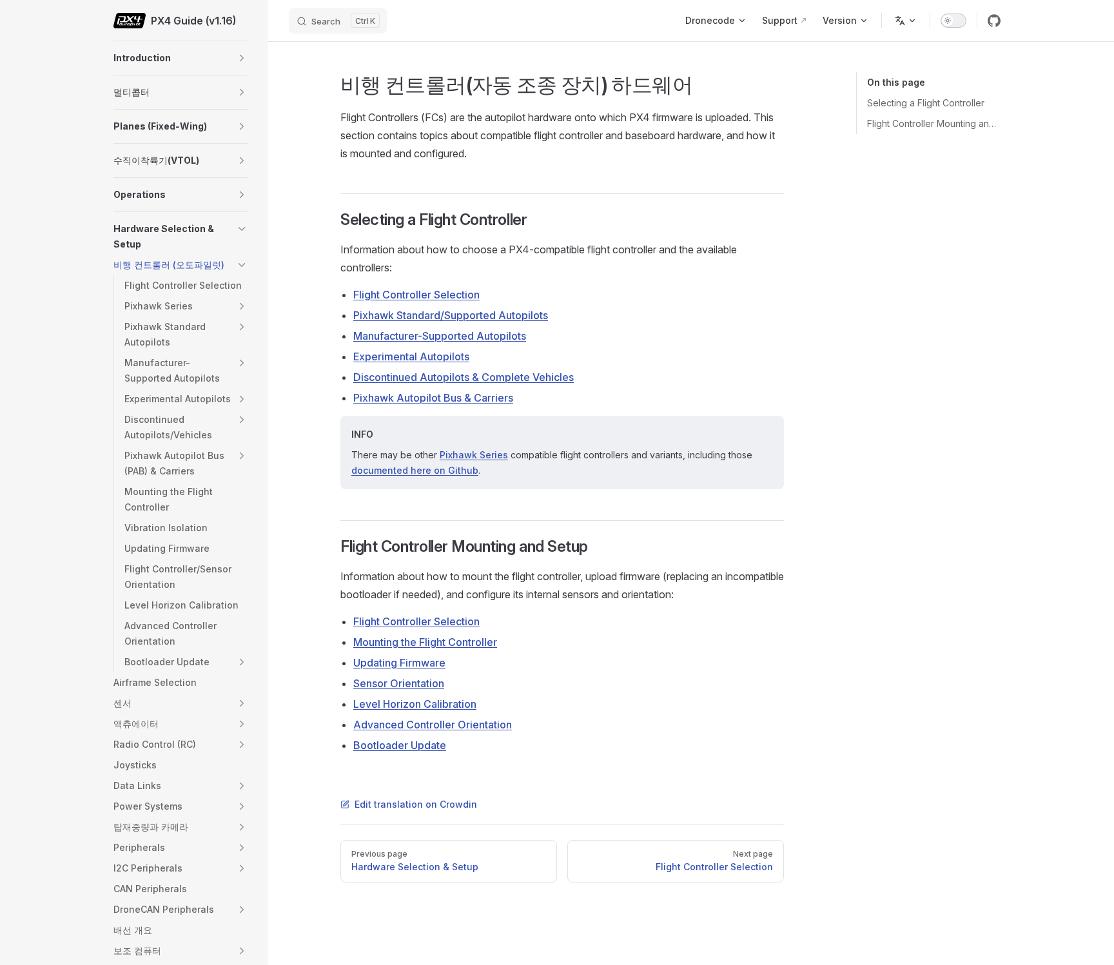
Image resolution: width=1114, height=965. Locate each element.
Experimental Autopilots (411, 356)
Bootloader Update (399, 745)
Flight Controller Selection (416, 294)
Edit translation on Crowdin (416, 804)
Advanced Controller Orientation (432, 724)
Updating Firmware (399, 662)
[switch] (953, 21)
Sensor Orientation (398, 683)
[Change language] (905, 20)
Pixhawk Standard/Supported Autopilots (450, 315)
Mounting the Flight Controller (425, 642)
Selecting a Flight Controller (925, 102)
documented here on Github (414, 470)
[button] (241, 58)
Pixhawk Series (474, 454)
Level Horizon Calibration (414, 703)
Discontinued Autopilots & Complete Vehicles (463, 377)
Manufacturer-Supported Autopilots (439, 335)
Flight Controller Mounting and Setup (934, 123)
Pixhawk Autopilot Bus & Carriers (433, 397)
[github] (994, 20)
